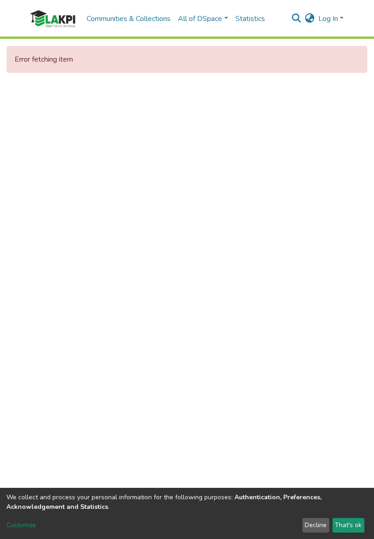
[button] (310, 18)
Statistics (250, 19)
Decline (316, 525)
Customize (21, 525)
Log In (328, 19)
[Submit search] (296, 18)
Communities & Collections (129, 19)
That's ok (348, 525)
